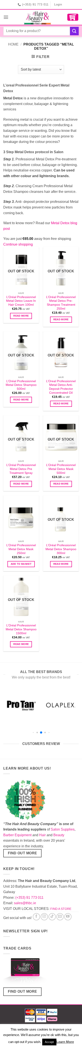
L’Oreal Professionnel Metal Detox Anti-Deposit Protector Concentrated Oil (61, 387)
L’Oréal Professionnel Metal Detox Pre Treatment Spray (21, 468)
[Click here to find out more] (25, 972)
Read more (21, 315)
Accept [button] (49, 1042)
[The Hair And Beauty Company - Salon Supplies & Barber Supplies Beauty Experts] (38, 17)
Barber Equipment (17, 835)
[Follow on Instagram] (44, 916)
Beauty (58, 835)
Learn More (65, 1042)
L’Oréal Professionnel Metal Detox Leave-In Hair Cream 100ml (21, 300)
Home (13, 44)
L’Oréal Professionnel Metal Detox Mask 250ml (21, 549)
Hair (42, 835)
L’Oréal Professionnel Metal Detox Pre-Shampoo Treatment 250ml (61, 302)
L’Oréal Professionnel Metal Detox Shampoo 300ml (60, 549)
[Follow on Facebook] (36, 916)
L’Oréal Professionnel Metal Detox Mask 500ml (61, 468)
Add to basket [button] (21, 564)
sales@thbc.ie (25, 903)
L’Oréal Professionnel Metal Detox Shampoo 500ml (21, 385)
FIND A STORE (60, 909)
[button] (6, 17)
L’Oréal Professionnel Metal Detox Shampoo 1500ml (21, 629)
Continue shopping (18, 244)
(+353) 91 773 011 (29, 897)
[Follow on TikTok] (52, 916)
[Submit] (74, 31)
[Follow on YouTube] (68, 916)
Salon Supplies (63, 829)
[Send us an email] (60, 916)
